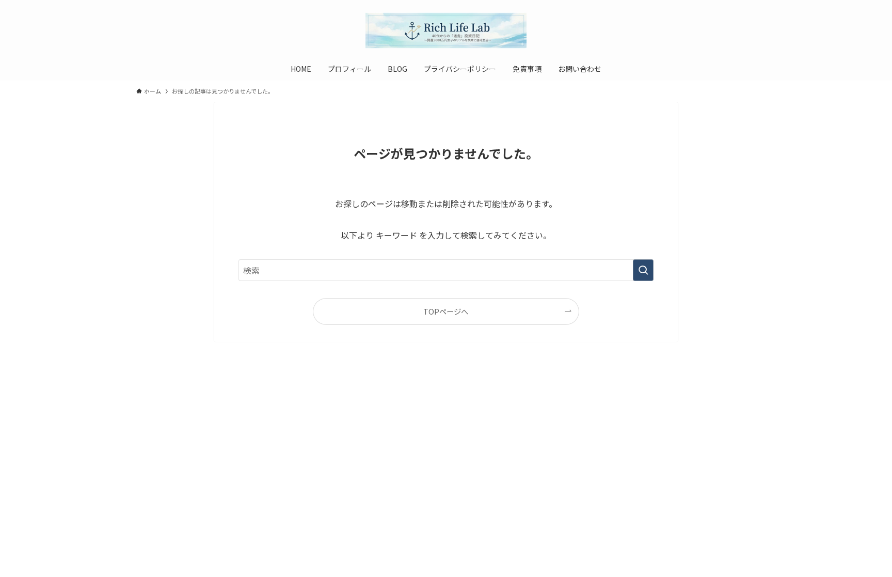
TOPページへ (445, 311)
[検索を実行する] (643, 270)
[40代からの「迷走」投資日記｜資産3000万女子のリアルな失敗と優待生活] (446, 30)
